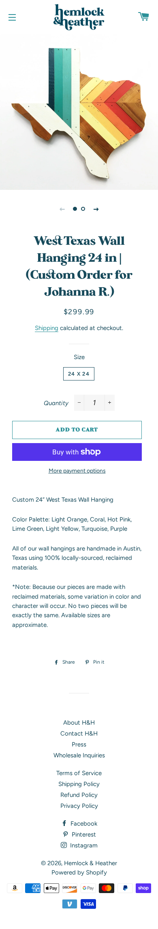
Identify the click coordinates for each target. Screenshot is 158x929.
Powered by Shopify (79, 872)
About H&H (79, 722)
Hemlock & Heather (90, 863)
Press (79, 744)
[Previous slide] (62, 209)
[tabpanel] (79, 111)
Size (79, 357)
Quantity (56, 403)
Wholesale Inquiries (79, 755)
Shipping (46, 328)
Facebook (83, 823)
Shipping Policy (79, 784)
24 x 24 (79, 374)
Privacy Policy (79, 805)
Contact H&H (79, 733)
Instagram (83, 845)
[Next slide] (96, 209)
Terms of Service (79, 773)
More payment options (77, 470)
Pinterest (83, 834)
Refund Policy (79, 795)
